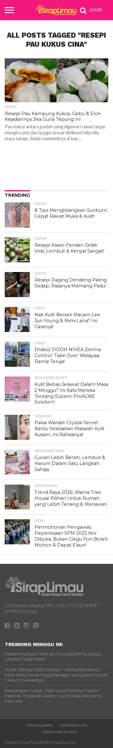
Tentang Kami (73, 725)
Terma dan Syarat (59, 732)
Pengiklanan (39, 725)
